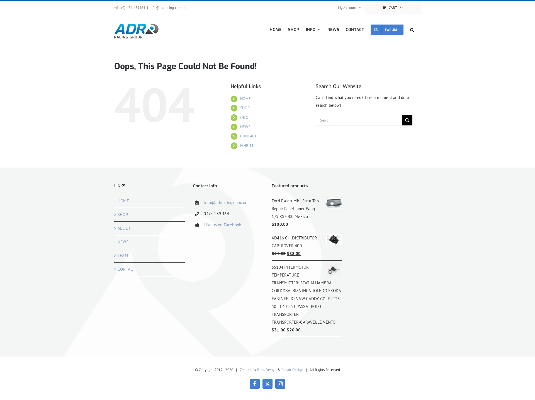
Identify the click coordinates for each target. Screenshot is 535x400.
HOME (245, 98)
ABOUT (124, 228)
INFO (244, 117)
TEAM (123, 255)
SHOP (245, 107)
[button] (412, 29)
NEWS (245, 126)
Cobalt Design (292, 369)
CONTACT (248, 136)
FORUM (246, 145)
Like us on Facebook (222, 224)
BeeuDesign (266, 369)
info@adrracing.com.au (168, 7)
